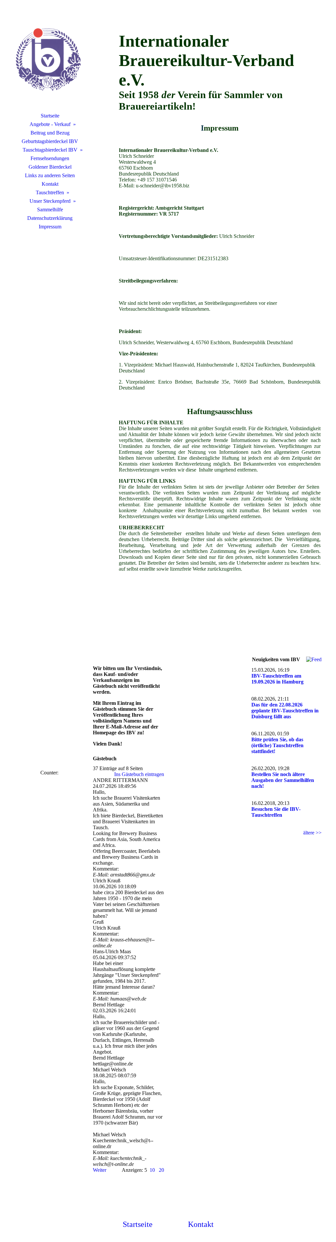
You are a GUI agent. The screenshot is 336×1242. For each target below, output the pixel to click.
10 (152, 1170)
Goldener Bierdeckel (50, 167)
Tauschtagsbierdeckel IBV (50, 150)
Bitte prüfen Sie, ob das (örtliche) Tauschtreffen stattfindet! (277, 745)
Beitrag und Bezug (50, 133)
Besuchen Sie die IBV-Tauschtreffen (276, 812)
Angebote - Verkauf (50, 124)
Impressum (50, 226)
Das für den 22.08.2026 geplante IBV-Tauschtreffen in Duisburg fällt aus (285, 710)
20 (161, 1170)
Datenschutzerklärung (50, 218)
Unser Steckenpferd (50, 201)
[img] (50, 61)
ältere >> (312, 832)
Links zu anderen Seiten (50, 175)
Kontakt (50, 184)
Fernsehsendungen (50, 158)
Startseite (50, 115)
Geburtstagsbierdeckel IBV (50, 141)
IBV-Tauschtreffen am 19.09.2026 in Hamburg (277, 678)
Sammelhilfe (50, 209)
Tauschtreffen (50, 192)
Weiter (99, 1170)
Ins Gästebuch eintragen (139, 774)
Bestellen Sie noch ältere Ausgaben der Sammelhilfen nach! (282, 780)
